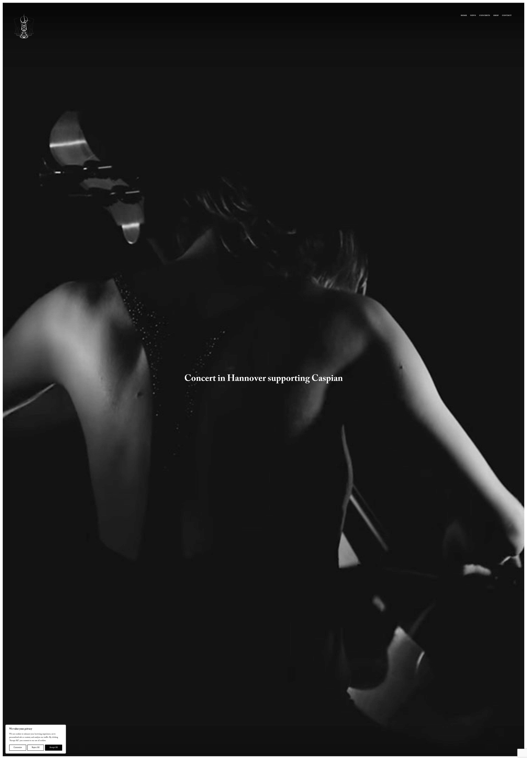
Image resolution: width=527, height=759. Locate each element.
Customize (18, 747)
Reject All (36, 747)
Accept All (53, 747)
